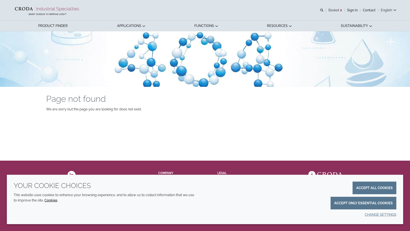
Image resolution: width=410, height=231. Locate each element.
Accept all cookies (374, 188)
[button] (53, 26)
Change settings (380, 215)
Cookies (50, 200)
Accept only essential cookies (363, 203)
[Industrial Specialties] (47, 9)
